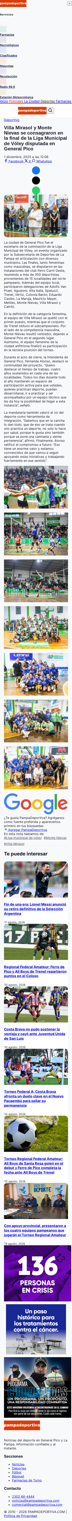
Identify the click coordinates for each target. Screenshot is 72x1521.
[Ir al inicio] (32, 111)
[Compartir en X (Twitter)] (36, 180)
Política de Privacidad (20, 1516)
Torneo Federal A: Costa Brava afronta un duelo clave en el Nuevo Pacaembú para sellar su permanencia (34, 1098)
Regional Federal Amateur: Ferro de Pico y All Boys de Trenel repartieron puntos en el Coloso (35, 971)
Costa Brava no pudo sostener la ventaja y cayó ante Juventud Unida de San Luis (34, 1034)
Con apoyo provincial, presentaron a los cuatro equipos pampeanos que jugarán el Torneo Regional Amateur (35, 1230)
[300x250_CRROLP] (36, 1353)
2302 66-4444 (23, 1497)
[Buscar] (50, 110)
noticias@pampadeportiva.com (35, 1501)
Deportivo (11, 120)
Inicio (4, 101)
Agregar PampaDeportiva (27, 830)
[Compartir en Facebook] (36, 170)
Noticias (18, 1464)
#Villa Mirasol (14, 844)
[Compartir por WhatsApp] (36, 190)
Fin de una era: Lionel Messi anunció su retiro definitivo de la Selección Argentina (35, 909)
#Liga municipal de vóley (23, 838)
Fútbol (16, 1472)
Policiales (16, 101)
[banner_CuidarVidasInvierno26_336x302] (37, 1417)
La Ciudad (32, 101)
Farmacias (63, 101)
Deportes (48, 101)
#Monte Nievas (55, 838)
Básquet (18, 1476)
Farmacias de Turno (27, 1480)
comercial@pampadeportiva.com (37, 1505)
